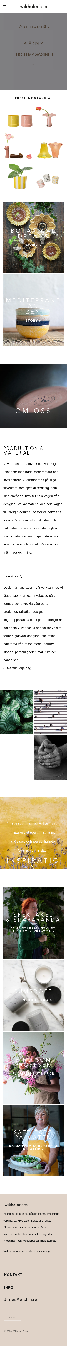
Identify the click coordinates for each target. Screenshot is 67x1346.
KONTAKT (13, 1275)
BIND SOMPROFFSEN (33, 1062)
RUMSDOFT (33, 991)
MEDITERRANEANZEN (33, 306)
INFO (8, 1287)
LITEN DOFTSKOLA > (33, 1000)
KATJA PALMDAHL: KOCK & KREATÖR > (33, 1148)
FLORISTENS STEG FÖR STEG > (33, 1075)
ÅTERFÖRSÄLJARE (22, 1300)
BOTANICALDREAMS (33, 234)
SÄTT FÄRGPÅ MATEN (33, 1135)
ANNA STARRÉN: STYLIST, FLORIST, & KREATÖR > (33, 930)
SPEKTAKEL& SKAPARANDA (33, 917)
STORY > (33, 245)
